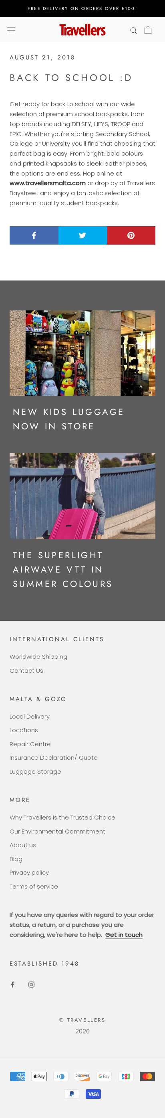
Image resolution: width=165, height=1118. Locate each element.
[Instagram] (31, 984)
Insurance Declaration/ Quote (54, 757)
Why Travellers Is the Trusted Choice (62, 817)
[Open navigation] (11, 30)
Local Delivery (30, 716)
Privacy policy (29, 872)
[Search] (133, 29)
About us (23, 845)
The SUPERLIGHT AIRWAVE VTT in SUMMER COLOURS (63, 570)
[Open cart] (148, 30)
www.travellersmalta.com (48, 183)
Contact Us (26, 670)
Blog (16, 859)
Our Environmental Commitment (57, 831)
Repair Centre (30, 744)
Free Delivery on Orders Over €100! (82, 8)
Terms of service (34, 886)
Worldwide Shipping (38, 656)
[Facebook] (13, 984)
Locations (24, 730)
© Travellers (82, 1020)
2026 (82, 1031)
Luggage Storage (35, 771)
